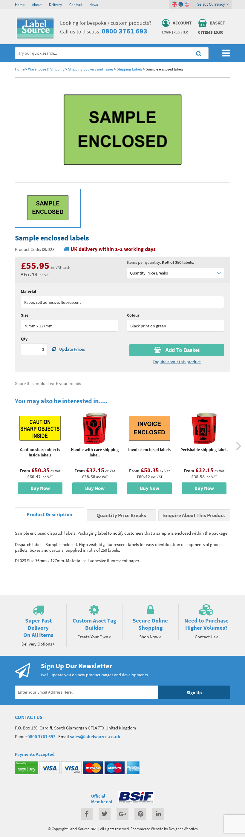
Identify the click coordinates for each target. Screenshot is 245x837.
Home (19, 4)
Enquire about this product (177, 361)
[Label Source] (35, 37)
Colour (133, 315)
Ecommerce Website (147, 828)
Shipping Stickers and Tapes (90, 69)
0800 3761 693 (124, 31)
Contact (75, 4)
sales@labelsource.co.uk (95, 736)
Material (28, 291)
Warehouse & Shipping (46, 69)
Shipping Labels (129, 69)
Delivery (55, 4)
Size (24, 315)
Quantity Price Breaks (149, 273)
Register (181, 32)
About (37, 4)
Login (167, 32)
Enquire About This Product (194, 515)
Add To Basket (182, 350)
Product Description (49, 514)
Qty (24, 338)
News (93, 4)
